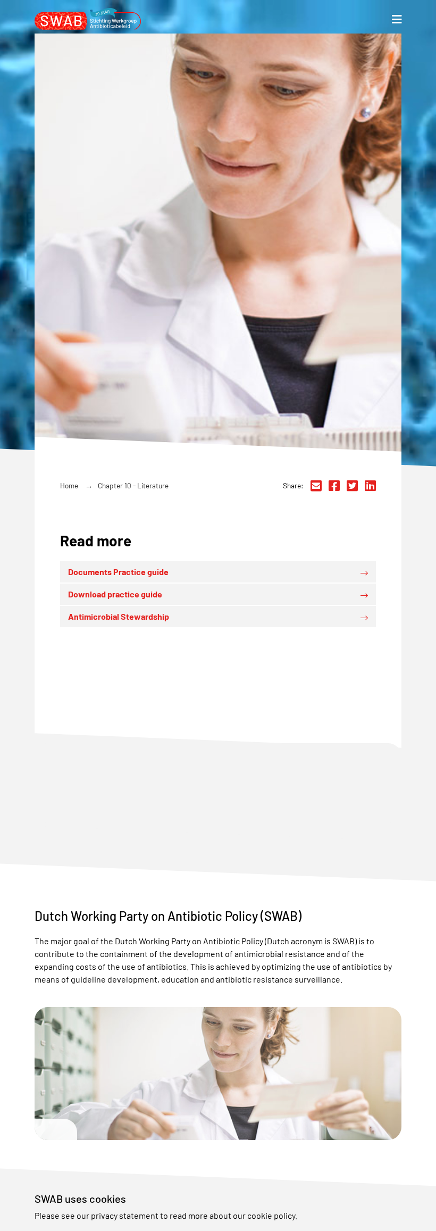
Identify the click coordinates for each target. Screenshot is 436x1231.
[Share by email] (316, 485)
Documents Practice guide (118, 572)
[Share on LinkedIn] (370, 485)
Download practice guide (115, 594)
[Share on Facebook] (334, 485)
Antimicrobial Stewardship (118, 616)
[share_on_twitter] (352, 485)
